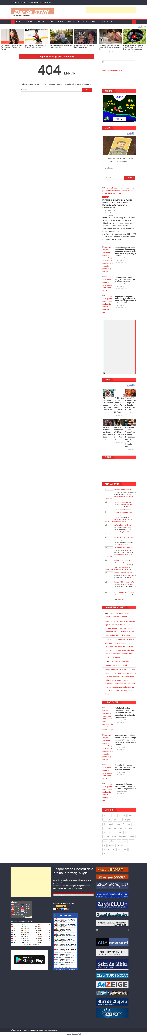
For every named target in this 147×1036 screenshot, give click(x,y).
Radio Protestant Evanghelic (112, 70)
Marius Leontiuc (127, 504)
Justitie (107, 499)
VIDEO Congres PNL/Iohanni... (124, 592)
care (130, 815)
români (131, 837)
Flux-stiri (106, 197)
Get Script (58, 969)
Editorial (41, 22)
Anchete (120, 567)
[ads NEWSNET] (112, 942)
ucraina (111, 845)
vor (119, 849)
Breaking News (118, 496)
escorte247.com (111, 640)
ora (120, 832)
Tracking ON (35, 944)
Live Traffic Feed (65, 915)
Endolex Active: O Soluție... (123, 512)
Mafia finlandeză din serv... (123, 525)
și (104, 854)
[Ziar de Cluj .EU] (112, 905)
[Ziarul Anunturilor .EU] (112, 894)
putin (114, 837)
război (113, 841)
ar (119, 815)
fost (128, 824)
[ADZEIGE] (112, 984)
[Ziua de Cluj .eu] (112, 885)
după (111, 824)
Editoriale (113, 569)
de (120, 820)
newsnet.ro (80, 895)
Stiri (18, 22)
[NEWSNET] (112, 932)
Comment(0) (108, 215)
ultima (120, 845)
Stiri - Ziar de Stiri (70, 935)
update (106, 849)
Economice (29, 22)
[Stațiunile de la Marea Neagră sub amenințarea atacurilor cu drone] (107, 284)
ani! (114, 815)
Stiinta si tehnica (121, 521)
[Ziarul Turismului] (112, 975)
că (115, 820)
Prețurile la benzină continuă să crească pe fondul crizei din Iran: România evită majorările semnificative (118, 204)
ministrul (128, 828)
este (118, 824)
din (105, 824)
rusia (105, 841)
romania (122, 837)
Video (111, 499)
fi (123, 824)
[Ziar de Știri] (112, 876)
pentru (106, 837)
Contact (71, 22)
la (104, 828)
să (104, 845)
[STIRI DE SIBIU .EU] (112, 964)
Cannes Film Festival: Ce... (123, 573)
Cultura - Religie (123, 544)
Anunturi (94, 22)
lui (115, 828)
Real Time (64, 969)
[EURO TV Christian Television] (112, 1013)
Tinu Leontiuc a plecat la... (123, 548)
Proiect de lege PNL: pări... (123, 502)
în (130, 849)
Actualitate (117, 519)
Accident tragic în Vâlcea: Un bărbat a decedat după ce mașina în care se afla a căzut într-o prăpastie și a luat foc (125, 252)
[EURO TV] (112, 993)
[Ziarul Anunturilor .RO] (112, 914)
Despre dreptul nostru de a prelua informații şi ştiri (73, 871)
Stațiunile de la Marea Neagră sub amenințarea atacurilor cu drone (125, 279)
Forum (60, 22)
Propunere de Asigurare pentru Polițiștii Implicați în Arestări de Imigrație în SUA (125, 299)
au (124, 815)
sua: (124, 841)
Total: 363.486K (27, 944)
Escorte (107, 670)
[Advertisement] (111, 10)
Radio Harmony (47, 2)
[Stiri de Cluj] (112, 1002)
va (113, 849)
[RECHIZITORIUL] (112, 952)
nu (110, 832)
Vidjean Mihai (109, 213)
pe (126, 832)
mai (120, 828)
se (119, 841)
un (127, 845)
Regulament (83, 22)
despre (127, 820)
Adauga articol (108, 22)
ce (105, 820)
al (108, 815)
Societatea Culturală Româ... (124, 537)
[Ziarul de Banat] (112, 869)
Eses (106, 621)
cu (110, 820)
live (109, 828)
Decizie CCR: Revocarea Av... (124, 582)
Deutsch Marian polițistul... (123, 490)
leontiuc (107, 521)
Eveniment (108, 557)
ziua (124, 849)
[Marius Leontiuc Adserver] (112, 923)
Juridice (51, 22)
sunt (131, 841)
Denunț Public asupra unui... (124, 560)
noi (105, 832)
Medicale (128, 509)
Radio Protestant (33, 2)
